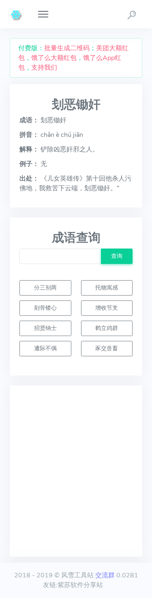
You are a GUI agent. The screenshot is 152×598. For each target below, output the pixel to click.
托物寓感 (106, 287)
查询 (116, 256)
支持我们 (44, 67)
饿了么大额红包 (54, 57)
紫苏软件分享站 (80, 585)
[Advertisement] (76, 471)
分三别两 (45, 287)
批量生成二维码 (67, 48)
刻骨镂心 (45, 308)
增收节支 (106, 308)
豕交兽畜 (106, 348)
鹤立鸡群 (106, 328)
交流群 (105, 575)
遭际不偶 (45, 348)
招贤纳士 (45, 328)
